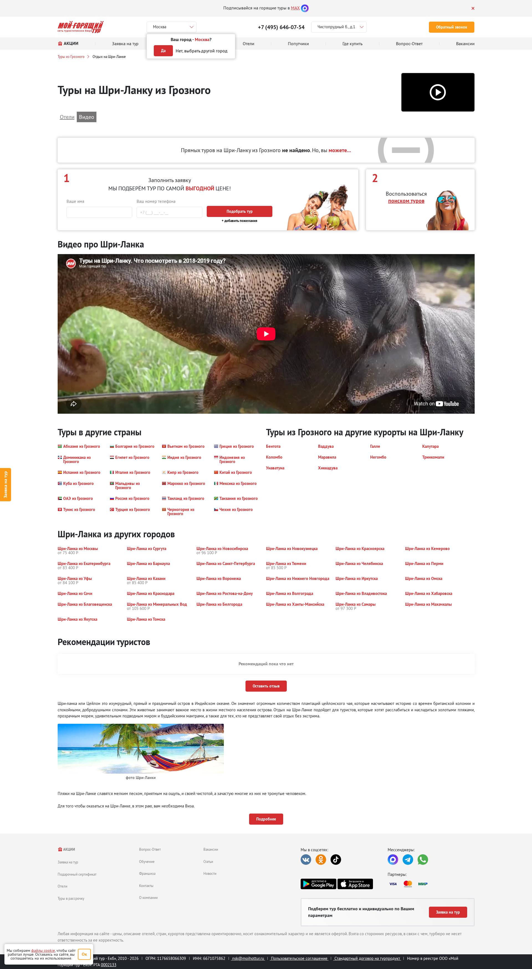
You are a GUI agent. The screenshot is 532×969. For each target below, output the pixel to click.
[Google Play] (318, 884)
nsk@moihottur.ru (248, 958)
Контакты (146, 885)
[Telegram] (408, 859)
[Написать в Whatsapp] (423, 859)
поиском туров (406, 200)
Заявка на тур (5, 484)
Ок (84, 954)
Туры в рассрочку (71, 898)
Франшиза (147, 873)
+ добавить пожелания (239, 220)
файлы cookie (43, 950)
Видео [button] (86, 116)
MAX (295, 8)
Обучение (147, 861)
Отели (62, 886)
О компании (148, 897)
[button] (438, 92)
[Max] (305, 8)
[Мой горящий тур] (81, 27)
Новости (209, 873)
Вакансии (210, 849)
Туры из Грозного (71, 56)
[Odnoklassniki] (321, 859)
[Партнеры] (431, 884)
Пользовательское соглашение (299, 958)
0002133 (108, 964)
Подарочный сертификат (77, 874)
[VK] (306, 859)
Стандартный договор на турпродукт (367, 958)
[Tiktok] (336, 859)
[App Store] (355, 884)
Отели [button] (67, 116)
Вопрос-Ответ (150, 849)
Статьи (208, 861)
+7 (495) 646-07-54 (281, 27)
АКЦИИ (69, 849)
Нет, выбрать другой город (201, 50)
